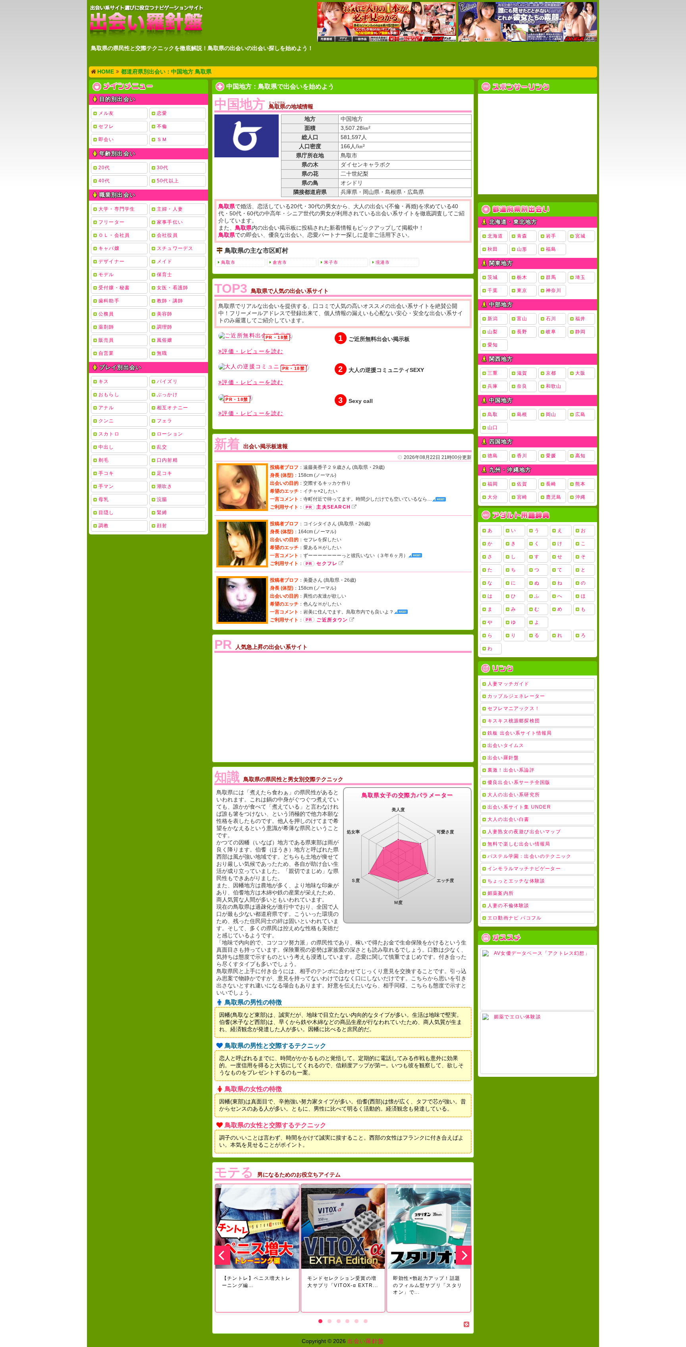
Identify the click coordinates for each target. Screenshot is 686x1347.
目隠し (106, 512)
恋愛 (162, 113)
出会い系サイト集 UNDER (519, 807)
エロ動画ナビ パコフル (514, 918)
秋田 (493, 249)
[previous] (222, 1255)
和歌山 (554, 386)
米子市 (331, 262)
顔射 (162, 525)
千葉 (493, 290)
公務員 (106, 314)
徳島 (493, 456)
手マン (106, 486)
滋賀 (522, 373)
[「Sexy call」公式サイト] (235, 397)
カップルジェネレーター (516, 696)
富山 (522, 318)
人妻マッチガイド (509, 684)
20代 (104, 167)
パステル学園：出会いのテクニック (529, 856)
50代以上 (168, 181)
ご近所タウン (332, 620)
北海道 (495, 236)
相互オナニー (172, 407)
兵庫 (493, 386)
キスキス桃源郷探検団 (514, 721)
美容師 (165, 314)
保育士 (165, 274)
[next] (464, 1255)
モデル (106, 274)
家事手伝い (170, 222)
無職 (162, 353)
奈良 (522, 386)
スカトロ (108, 434)
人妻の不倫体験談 (509, 905)
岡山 (551, 414)
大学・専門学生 (116, 209)
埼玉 (580, 277)
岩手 (551, 236)
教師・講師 (170, 301)
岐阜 (551, 332)
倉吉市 (280, 262)
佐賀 (522, 484)
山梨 (493, 332)
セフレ (106, 126)
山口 (493, 427)
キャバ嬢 (108, 248)
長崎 (551, 484)
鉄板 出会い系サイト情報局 (520, 733)
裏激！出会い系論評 (511, 770)
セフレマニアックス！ (514, 708)
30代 (163, 167)
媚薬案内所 (501, 893)
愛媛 (551, 456)
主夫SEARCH (333, 507)
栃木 (522, 277)
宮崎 (522, 497)
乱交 (162, 447)
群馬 (551, 277)
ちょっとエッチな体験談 (516, 881)
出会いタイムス (506, 745)
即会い (106, 139)
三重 (493, 373)
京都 (551, 373)
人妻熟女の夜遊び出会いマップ (524, 831)
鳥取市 (228, 262)
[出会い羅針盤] (146, 21)
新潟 (493, 318)
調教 (103, 525)
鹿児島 (554, 497)
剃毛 (103, 460)
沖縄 (580, 497)
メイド (165, 261)
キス (103, 381)
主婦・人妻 (170, 209)
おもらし (108, 394)
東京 (522, 290)
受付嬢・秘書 (114, 287)
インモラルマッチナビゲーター (524, 868)
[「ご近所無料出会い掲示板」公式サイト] (255, 335)
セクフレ (326, 563)
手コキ (106, 473)
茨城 (493, 277)
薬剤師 (106, 327)
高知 (580, 456)
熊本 (580, 484)
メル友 (106, 113)
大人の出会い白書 (509, 819)
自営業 (106, 353)
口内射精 (167, 460)
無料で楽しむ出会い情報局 (519, 844)
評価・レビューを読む (252, 351)
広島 (580, 414)
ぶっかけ (167, 394)
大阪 (580, 373)
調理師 (165, 327)
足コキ (165, 473)
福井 (580, 318)
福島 (551, 249)
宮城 (580, 236)
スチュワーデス (175, 248)
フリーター (111, 222)
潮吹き (165, 486)
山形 (522, 249)
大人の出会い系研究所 (514, 794)
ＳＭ (162, 139)
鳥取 (493, 414)
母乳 (103, 499)
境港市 (383, 262)
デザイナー (111, 261)
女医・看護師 (172, 287)
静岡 (580, 332)
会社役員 (167, 235)
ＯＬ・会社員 (114, 235)
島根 (522, 414)
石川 (551, 318)
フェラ (165, 421)
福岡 (493, 484)
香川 (522, 456)
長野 (522, 332)
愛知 (493, 345)
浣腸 (162, 499)
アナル (106, 407)
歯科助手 (108, 301)
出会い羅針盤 (503, 758)
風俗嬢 (165, 340)
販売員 (106, 340)
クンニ (106, 421)
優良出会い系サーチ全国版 (519, 782)
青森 (522, 236)
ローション (170, 434)
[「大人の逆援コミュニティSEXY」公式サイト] (263, 366)
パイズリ (167, 381)
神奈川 (554, 290)
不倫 (162, 126)
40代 (104, 181)
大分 (493, 497)
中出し (106, 447)
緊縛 (162, 512)
